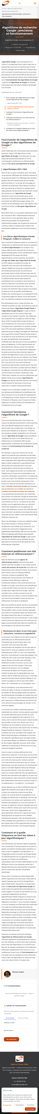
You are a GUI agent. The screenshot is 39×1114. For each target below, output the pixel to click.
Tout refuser (30, 1105)
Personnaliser (20, 1105)
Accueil (4, 8)
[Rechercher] (19, 3)
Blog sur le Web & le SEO (15, 8)
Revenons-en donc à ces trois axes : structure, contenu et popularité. (21, 124)
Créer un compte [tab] (23, 1018)
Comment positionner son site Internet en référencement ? (20, 118)
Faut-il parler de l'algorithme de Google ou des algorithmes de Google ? (20, 98)
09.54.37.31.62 (21, 1081)
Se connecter (12, 1039)
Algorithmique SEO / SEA (14, 103)
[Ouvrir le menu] (35, 3)
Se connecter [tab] (10, 1018)
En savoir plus (7, 1105)
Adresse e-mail (9, 1022)
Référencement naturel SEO (10, 11)
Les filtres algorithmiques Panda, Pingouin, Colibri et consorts (20, 107)
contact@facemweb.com (19, 1084)
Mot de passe (8, 1030)
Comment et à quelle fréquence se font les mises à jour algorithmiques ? (20, 129)
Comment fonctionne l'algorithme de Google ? (19, 113)
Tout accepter (30, 1109)
